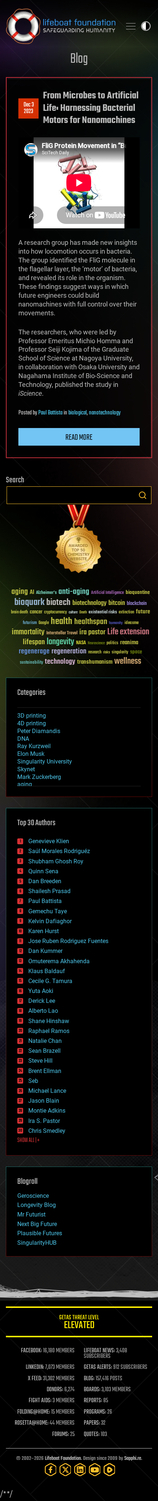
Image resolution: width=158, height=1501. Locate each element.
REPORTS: (93, 1401)
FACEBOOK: (31, 1351)
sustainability (31, 663)
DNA (23, 738)
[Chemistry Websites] (79, 540)
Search (142, 495)
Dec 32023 (29, 108)
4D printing (31, 723)
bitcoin (116, 603)
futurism (30, 623)
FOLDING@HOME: (33, 1412)
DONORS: (55, 1390)
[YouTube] (95, 1469)
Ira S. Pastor (44, 1120)
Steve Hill (40, 1060)
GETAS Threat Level (79, 1323)
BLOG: (89, 1379)
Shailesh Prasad (49, 891)
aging (19, 592)
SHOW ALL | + (28, 1140)
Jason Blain (43, 1100)
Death (83, 612)
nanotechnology (105, 413)
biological (77, 413)
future (143, 611)
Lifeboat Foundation (63, 1458)
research (94, 652)
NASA (81, 643)
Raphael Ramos (48, 1030)
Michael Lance (47, 1090)
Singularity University (44, 761)
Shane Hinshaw (48, 1021)
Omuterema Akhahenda (59, 961)
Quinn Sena (43, 871)
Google (44, 623)
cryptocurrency (55, 612)
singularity (120, 652)
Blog (79, 59)
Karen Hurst (43, 931)
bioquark (29, 602)
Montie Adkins (46, 1110)
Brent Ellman (44, 1070)
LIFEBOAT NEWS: (99, 1351)
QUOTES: (92, 1434)
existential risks (103, 612)
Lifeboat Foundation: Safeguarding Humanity (60, 26)
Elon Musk (30, 753)
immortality (28, 632)
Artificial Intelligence (107, 593)
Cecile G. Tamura (50, 981)
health (61, 621)
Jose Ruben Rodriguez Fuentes (68, 941)
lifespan (34, 642)
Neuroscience (96, 644)
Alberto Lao (43, 1010)
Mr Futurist (31, 1214)
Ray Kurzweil (34, 746)
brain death (19, 612)
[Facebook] (51, 1469)
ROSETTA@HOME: (32, 1423)
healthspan (90, 622)
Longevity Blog (36, 1204)
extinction (126, 612)
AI (32, 592)
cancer (36, 612)
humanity (116, 623)
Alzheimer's (46, 593)
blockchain (137, 604)
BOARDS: (92, 1390)
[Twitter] (65, 1469)
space (136, 652)
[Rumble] (109, 1469)
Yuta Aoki (40, 990)
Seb (33, 1080)
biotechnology (89, 603)
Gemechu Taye (47, 911)
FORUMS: (60, 1434)
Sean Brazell (44, 1050)
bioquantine (138, 592)
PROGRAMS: (95, 1412)
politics (112, 643)
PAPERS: (92, 1423)
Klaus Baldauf (46, 971)
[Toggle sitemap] (131, 26)
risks (106, 652)
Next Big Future (37, 1224)
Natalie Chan (45, 1040)
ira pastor (92, 632)
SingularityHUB (37, 1242)
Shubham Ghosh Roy (55, 861)
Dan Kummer (45, 950)
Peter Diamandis (38, 731)
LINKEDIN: (35, 1367)
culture (73, 612)
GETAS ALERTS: (98, 1367)
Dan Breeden (44, 881)
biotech (58, 603)
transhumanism (94, 662)
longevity (60, 642)
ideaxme (132, 623)
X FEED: (35, 1379)
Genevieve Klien (48, 841)
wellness (127, 661)
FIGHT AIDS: (40, 1401)
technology (60, 662)
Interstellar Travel (62, 633)
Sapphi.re (132, 1458)
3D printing (31, 715)
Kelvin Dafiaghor (50, 921)
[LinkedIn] (80, 1469)
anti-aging (73, 592)
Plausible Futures (39, 1233)
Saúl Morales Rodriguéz (59, 851)
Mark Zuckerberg (39, 776)
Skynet (26, 769)
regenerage (34, 652)
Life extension (128, 632)
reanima (129, 642)
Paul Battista (50, 413)
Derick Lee (41, 1000)
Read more (79, 437)
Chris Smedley (46, 1130)
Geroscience (33, 1195)
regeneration (68, 651)
